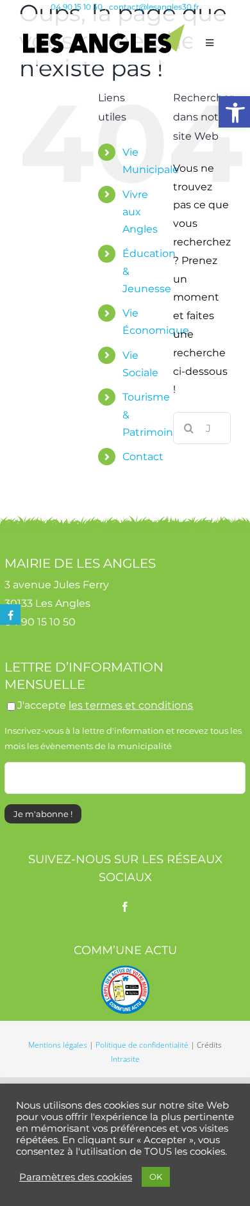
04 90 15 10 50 (77, 7)
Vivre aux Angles (140, 211)
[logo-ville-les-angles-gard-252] (104, 28)
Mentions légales (57, 1044)
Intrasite (125, 1058)
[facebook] (125, 907)
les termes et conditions (131, 705)
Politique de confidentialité (142, 1044)
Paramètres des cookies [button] (75, 1177)
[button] (234, 112)
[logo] (125, 970)
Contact (142, 456)
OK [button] (155, 1176)
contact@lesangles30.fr (154, 7)
